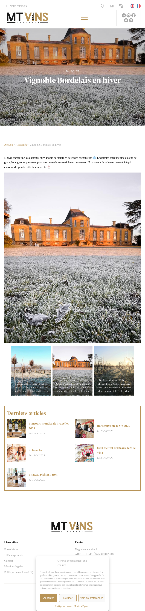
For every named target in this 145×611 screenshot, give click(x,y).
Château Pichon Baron (43, 475)
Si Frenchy (35, 450)
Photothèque (11, 549)
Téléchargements (13, 555)
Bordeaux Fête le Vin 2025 (113, 426)
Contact (8, 560)
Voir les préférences (91, 597)
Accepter (48, 597)
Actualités (21, 144)
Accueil (8, 144)
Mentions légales (81, 606)
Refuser (67, 597)
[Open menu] (84, 18)
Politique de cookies (63, 606)
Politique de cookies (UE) (18, 572)
